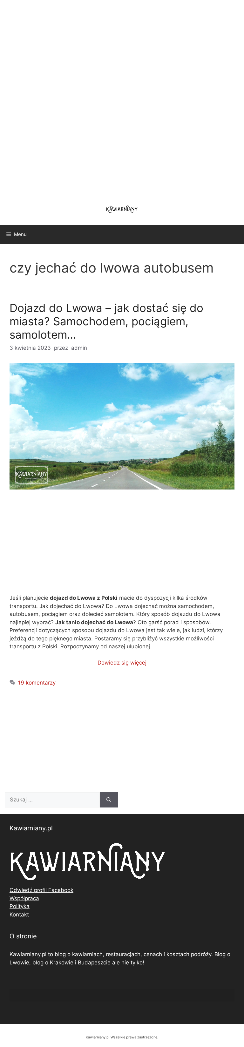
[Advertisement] (122, 98)
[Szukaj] (109, 799)
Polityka (20, 906)
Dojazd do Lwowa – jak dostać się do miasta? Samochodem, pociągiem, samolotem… (106, 321)
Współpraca (24, 898)
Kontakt (19, 914)
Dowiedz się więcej (122, 662)
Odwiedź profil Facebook (41, 890)
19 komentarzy (37, 682)
